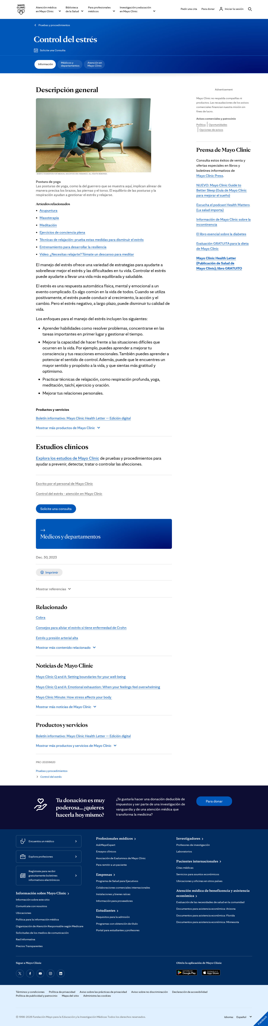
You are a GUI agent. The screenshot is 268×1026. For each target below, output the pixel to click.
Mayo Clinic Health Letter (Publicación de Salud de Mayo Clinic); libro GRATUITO (219, 263)
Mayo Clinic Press (209, 175)
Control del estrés (65, 39)
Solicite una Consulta (52, 50)
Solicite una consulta (56, 509)
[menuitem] (45, 64)
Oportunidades (218, 124)
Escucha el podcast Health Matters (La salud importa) (223, 207)
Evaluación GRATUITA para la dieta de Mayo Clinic (222, 246)
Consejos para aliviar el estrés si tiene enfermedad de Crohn (81, 627)
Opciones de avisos (211, 129)
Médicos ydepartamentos (70, 64)
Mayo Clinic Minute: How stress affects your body (74, 697)
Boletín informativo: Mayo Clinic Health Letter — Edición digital (83, 418)
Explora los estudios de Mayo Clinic (67, 458)
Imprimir (51, 572)
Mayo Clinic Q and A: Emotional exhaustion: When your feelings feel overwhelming (98, 687)
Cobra (40, 617)
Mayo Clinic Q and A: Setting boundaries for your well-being (81, 676)
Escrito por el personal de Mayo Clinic (64, 483)
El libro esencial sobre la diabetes (221, 234)
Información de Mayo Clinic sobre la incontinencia (223, 222)
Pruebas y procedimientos (54, 25)
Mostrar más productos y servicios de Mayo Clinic (73, 745)
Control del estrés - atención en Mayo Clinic (69, 493)
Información (45, 64)
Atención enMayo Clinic (95, 64)
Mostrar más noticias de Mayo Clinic (63, 707)
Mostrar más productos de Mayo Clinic (65, 428)
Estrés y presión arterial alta (57, 638)
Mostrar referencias (51, 589)
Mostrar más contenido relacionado (63, 647)
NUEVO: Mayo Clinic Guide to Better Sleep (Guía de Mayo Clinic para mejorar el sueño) (221, 190)
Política (201, 124)
